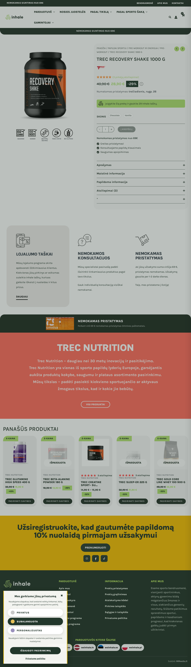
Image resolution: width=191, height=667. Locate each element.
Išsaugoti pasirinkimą (35, 650)
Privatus (23, 612)
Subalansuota (27, 621)
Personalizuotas (29, 630)
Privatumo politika (35, 658)
